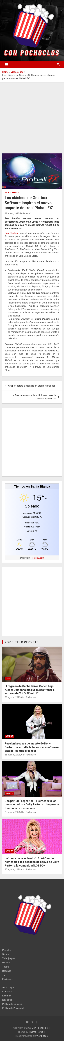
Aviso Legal (8, 987)
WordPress (42, 1036)
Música (9, 736)
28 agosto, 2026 (12, 697)
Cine (8, 679)
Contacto (7, 991)
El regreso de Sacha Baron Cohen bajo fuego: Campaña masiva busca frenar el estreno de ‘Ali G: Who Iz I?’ (30, 689)
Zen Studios (11, 233)
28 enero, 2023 (12, 213)
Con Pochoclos (28, 697)
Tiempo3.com (37, 558)
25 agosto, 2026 (12, 754)
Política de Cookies (12, 1004)
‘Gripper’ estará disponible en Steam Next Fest (31, 385)
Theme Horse (36, 1031)
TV (3, 975)
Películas (6, 950)
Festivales (7, 979)
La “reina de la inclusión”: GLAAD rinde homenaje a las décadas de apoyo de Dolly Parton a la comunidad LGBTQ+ (32, 862)
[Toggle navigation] (6, 64)
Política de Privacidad (13, 1008)
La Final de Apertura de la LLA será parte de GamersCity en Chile (34, 397)
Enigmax (6, 995)
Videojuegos (12, 192)
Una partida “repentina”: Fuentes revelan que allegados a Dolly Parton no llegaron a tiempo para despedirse (32, 804)
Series (5, 954)
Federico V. (25, 213)
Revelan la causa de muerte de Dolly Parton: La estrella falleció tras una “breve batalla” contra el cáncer (32, 747)
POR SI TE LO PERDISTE (21, 642)
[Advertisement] (32, 120)
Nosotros (7, 999)
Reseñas (6, 971)
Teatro (5, 966)
